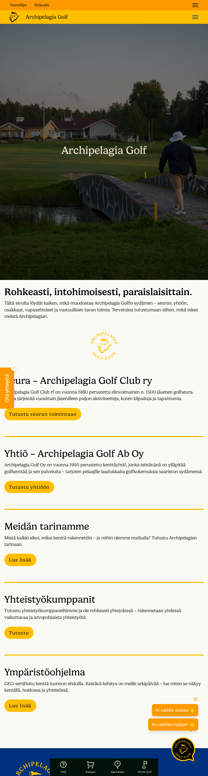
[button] (7, 388)
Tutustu (19, 633)
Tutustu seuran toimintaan (43, 414)
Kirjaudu (41, 5)
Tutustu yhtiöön (29, 487)
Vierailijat (18, 5)
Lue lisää (20, 560)
